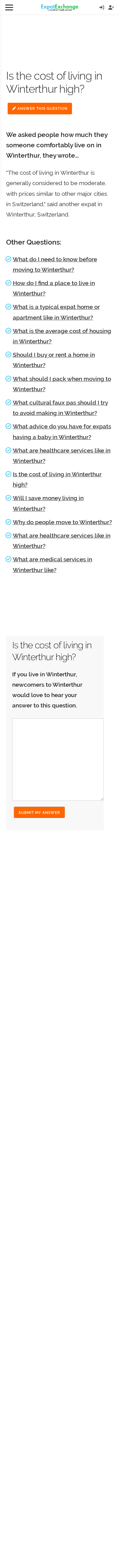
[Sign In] (101, 7)
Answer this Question (41, 108)
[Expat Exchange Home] (59, 7)
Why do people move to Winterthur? (62, 522)
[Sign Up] (111, 7)
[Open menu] (9, 7)
